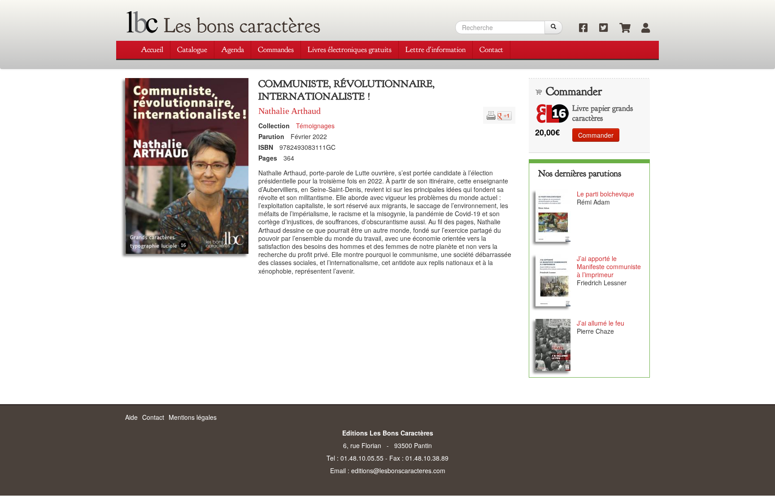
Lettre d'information (435, 49)
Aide (131, 417)
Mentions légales (193, 417)
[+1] (504, 114)
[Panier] (620, 28)
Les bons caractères (242, 25)
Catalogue (192, 49)
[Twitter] (600, 28)
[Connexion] (641, 28)
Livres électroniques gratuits (350, 49)
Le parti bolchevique (605, 193)
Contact (491, 49)
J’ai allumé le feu (600, 322)
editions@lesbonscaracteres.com (398, 470)
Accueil (152, 49)
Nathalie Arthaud (289, 111)
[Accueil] (142, 22)
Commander (596, 135)
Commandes (276, 49)
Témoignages (315, 125)
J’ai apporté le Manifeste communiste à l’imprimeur (609, 266)
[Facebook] (580, 28)
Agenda (232, 49)
